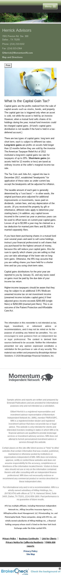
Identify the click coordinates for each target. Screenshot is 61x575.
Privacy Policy (30, 551)
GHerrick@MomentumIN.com (17, 53)
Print (8, 65)
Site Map (30, 554)
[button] (50, 6)
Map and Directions (12, 57)
